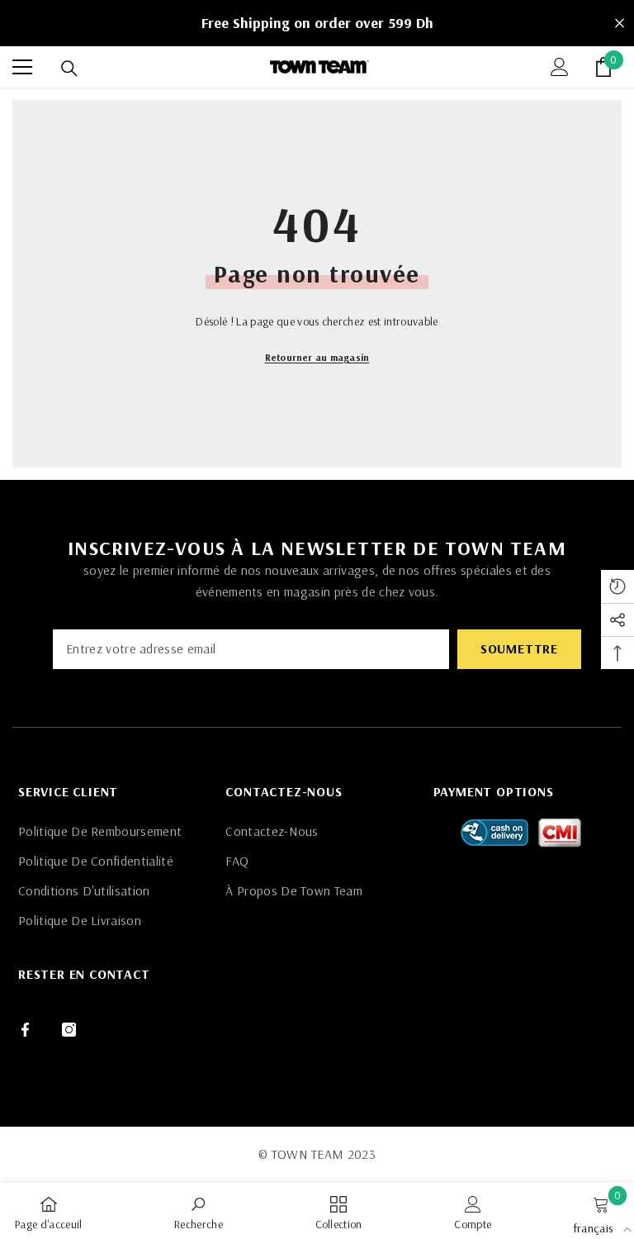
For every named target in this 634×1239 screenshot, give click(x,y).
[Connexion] (560, 67)
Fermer (619, 23)
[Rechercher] (69, 68)
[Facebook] (25, 1029)
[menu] (22, 67)
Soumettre (519, 648)
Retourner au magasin (317, 357)
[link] (199, 1211)
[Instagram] (69, 1029)
